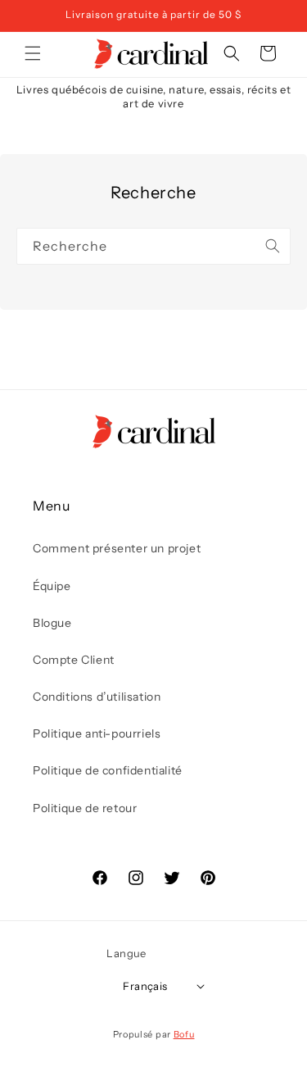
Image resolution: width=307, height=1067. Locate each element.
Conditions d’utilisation (96, 696)
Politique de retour (85, 808)
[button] (33, 53)
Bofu (184, 1034)
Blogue (52, 622)
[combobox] (153, 246)
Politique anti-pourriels (96, 733)
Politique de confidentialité (108, 770)
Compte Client (74, 659)
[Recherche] (273, 246)
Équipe (52, 586)
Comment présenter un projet (117, 548)
